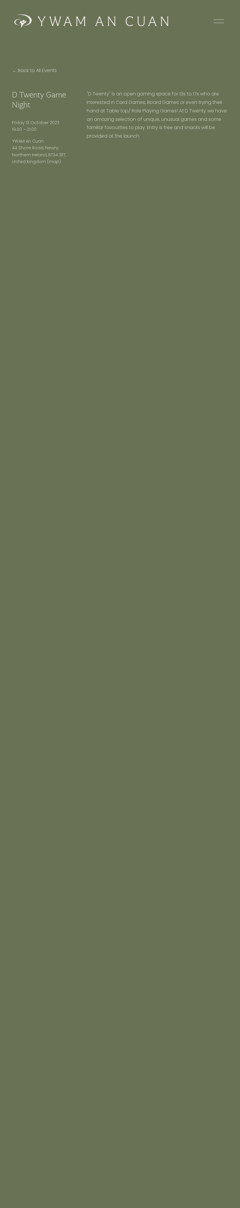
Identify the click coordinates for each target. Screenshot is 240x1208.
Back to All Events (37, 70)
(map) (54, 162)
